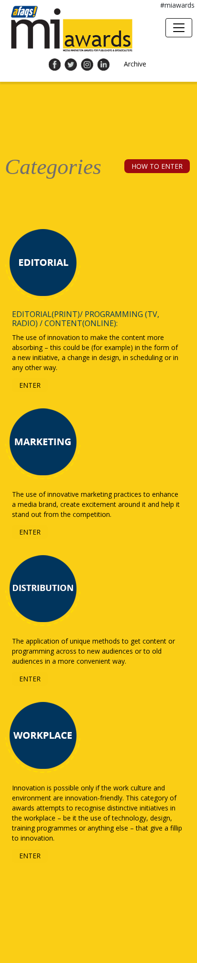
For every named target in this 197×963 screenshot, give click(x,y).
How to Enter (157, 166)
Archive (135, 63)
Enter (30, 385)
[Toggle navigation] (178, 27)
